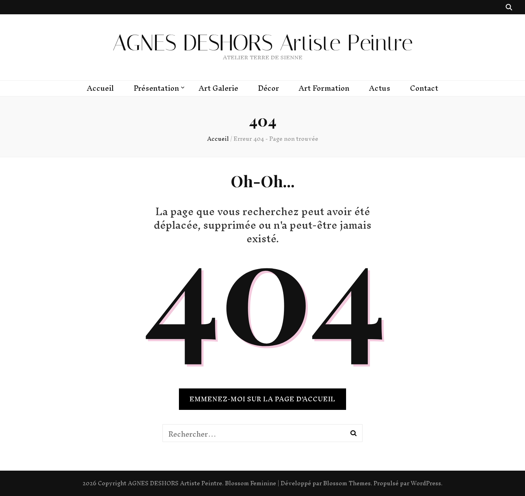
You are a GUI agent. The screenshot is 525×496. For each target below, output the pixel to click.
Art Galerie (218, 88)
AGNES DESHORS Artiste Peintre (262, 43)
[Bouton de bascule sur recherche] (509, 7)
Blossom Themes (347, 483)
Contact (424, 88)
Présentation (156, 88)
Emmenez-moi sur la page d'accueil (262, 399)
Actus (379, 88)
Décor (268, 88)
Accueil (100, 88)
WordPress (426, 483)
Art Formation (324, 88)
